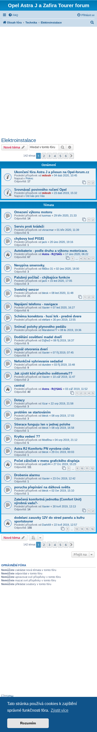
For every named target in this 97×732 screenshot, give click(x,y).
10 (82, 468)
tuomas (46, 215)
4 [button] (55, 156)
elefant (46, 319)
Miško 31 (47, 268)
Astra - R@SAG (52, 254)
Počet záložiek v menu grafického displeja (46, 461)
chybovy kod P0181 (29, 238)
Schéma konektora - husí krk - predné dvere (47, 316)
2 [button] (44, 156)
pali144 (46, 464)
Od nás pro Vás (35, 195)
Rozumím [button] (28, 723)
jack (44, 241)
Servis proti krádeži (29, 226)
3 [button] (49, 156)
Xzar (45, 403)
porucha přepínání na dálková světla (42, 487)
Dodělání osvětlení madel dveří (38, 337)
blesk (45, 292)
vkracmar (48, 229)
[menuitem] (13, 15)
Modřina (47, 439)
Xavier (46, 307)
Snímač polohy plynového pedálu (40, 327)
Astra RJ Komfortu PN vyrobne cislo (42, 448)
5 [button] (60, 156)
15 (87, 529)
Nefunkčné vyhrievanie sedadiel (38, 361)
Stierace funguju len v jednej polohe (42, 424)
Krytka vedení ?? (27, 436)
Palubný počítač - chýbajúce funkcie (42, 277)
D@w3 (46, 340)
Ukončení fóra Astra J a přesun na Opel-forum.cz (51, 172)
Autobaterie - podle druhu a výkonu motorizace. (51, 251)
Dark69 (46, 524)
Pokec (29, 178)
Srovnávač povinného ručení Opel (40, 189)
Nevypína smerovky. (29, 265)
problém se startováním (32, 412)
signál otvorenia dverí (31, 349)
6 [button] (66, 156)
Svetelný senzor (26, 289)
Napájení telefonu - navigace (36, 304)
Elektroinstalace (18, 140)
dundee (46, 364)
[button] (71, 156)
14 (82, 529)
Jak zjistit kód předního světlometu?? (43, 373)
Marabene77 (49, 330)
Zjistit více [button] (59, 710)
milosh (46, 175)
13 (76, 529)
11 (87, 468)
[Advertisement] (48, 81)
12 (92, 468)
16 (92, 529)
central (19, 385)
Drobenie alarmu (27, 475)
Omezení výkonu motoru (33, 212)
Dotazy (19, 400)
